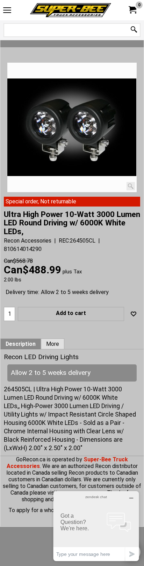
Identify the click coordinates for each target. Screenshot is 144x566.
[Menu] (7, 11)
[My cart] (132, 10)
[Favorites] (133, 314)
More (52, 344)
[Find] (134, 30)
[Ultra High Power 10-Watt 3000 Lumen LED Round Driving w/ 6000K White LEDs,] (72, 127)
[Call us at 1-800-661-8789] (70, 10)
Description (21, 344)
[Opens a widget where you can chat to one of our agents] (96, 526)
